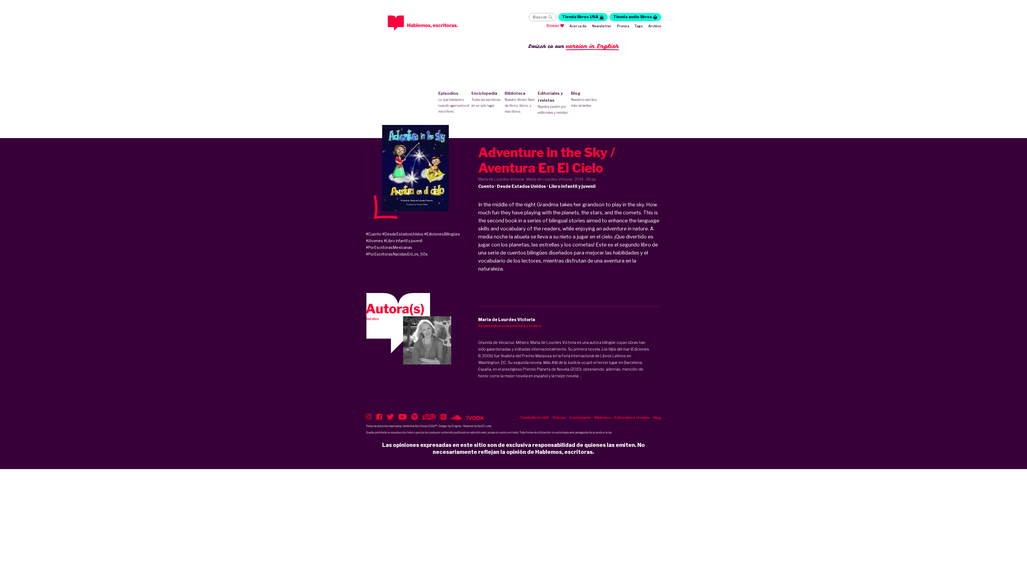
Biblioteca (520, 102)
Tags (638, 26)
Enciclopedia (486, 99)
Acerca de (578, 26)
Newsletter (602, 26)
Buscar (540, 17)
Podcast (559, 418)
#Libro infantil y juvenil (403, 240)
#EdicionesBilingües (442, 234)
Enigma (456, 426)
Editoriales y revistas (553, 103)
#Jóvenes (374, 240)
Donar (553, 25)
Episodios (453, 102)
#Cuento (373, 234)
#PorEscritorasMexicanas (389, 247)
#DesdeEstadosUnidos (402, 234)
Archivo (654, 26)
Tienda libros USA (580, 16)
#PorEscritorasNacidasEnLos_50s (397, 254)
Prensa (623, 26)
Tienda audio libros (632, 16)
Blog (584, 99)
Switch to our (573, 46)
